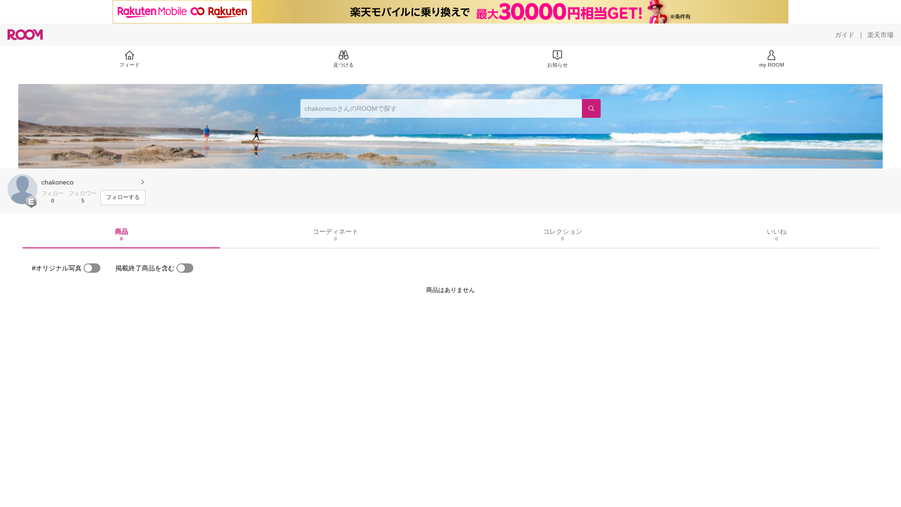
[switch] (92, 268)
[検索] (591, 108)
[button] (23, 189)
